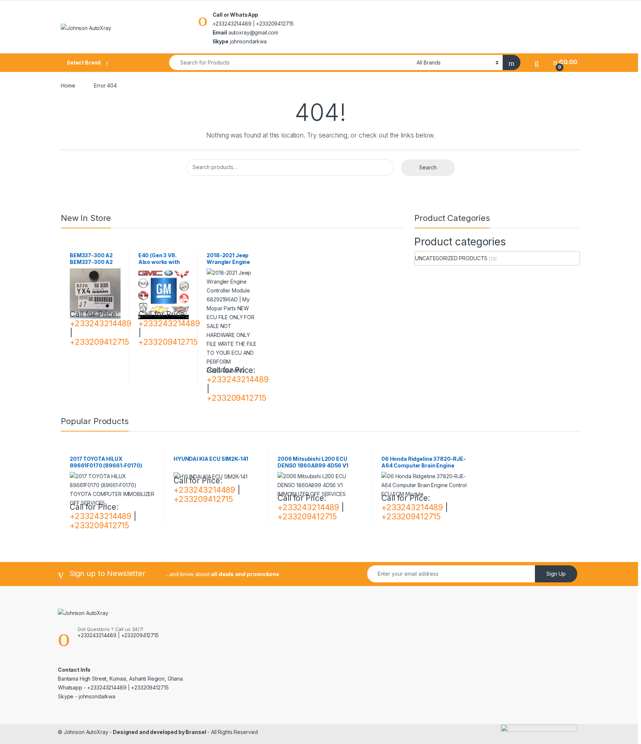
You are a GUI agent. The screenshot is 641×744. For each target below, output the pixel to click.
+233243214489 (100, 323)
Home (68, 85)
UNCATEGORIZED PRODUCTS (451, 258)
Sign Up (556, 574)
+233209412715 (99, 342)
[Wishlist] (537, 62)
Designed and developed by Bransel (159, 732)
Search (428, 167)
